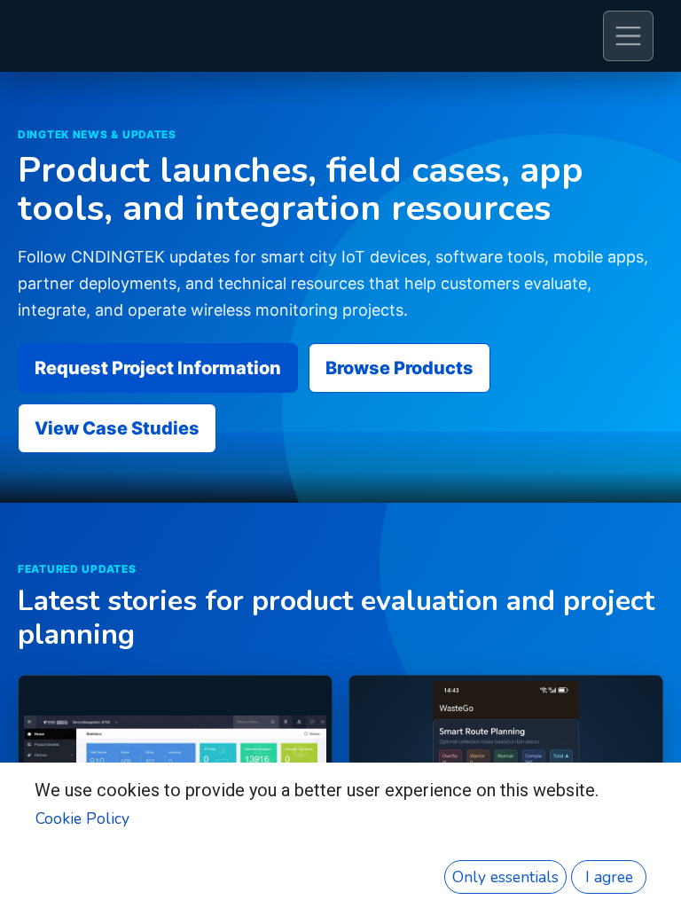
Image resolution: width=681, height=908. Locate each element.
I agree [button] (609, 877)
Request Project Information (158, 368)
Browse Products (399, 368)
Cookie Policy (82, 818)
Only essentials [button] (505, 877)
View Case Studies (117, 428)
